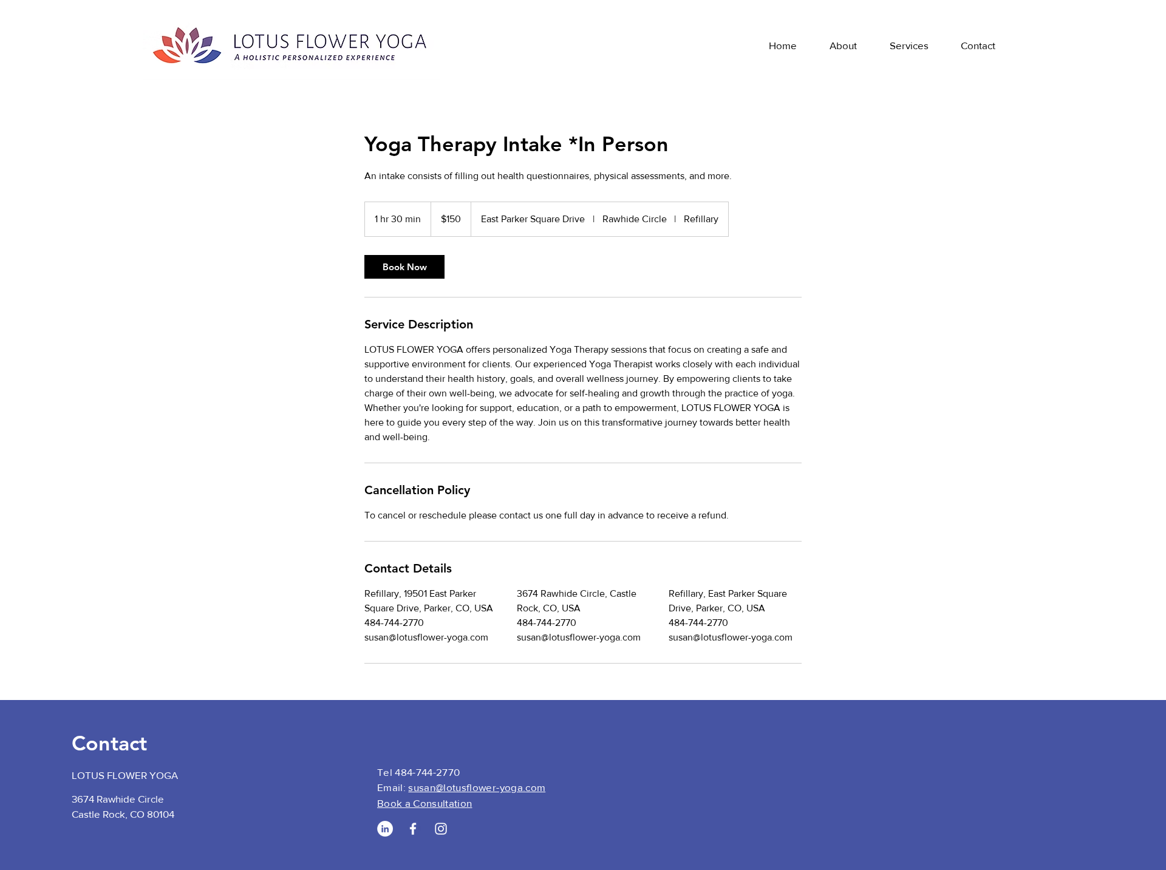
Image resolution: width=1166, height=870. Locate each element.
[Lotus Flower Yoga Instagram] (441, 829)
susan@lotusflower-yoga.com (476, 787)
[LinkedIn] (385, 829)
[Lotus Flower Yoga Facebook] (413, 829)
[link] (404, 267)
